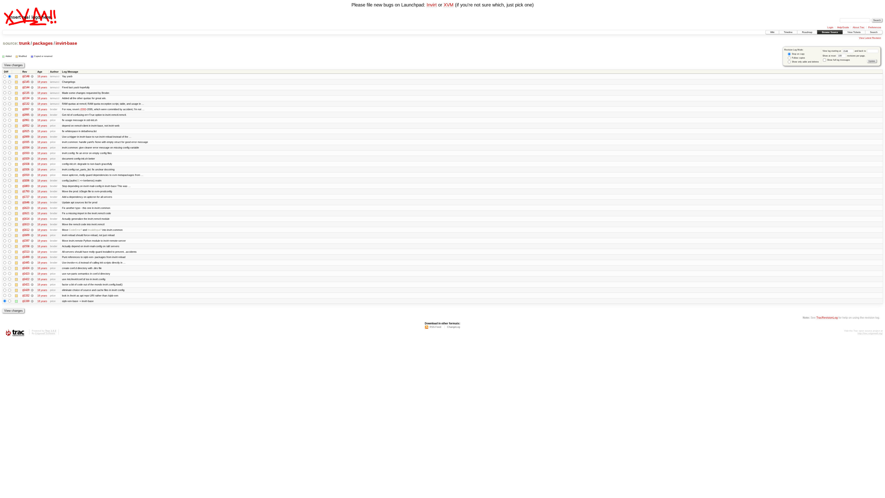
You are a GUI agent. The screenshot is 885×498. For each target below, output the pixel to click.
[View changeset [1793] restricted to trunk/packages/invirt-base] (32, 191)
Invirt (432, 4)
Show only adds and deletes (805, 62)
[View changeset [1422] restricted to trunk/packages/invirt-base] (32, 279)
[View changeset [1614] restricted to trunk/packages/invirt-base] (32, 218)
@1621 (25, 213)
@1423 (25, 273)
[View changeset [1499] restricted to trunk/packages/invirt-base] (32, 257)
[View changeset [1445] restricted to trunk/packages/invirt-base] (32, 262)
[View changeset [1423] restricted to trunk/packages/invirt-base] (32, 273)
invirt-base (66, 43)
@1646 (25, 202)
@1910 (25, 175)
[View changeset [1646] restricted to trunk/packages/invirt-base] (32, 202)
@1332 (25, 295)
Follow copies (798, 58)
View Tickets (854, 32)
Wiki (772, 32)
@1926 (25, 169)
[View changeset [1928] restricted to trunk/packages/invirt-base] (32, 164)
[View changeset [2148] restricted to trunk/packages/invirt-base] (32, 76)
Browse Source (830, 32)
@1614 (25, 218)
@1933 (25, 153)
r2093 (83, 109)
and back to (861, 51)
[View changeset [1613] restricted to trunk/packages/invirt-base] (32, 224)
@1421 (25, 284)
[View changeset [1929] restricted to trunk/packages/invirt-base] (32, 158)
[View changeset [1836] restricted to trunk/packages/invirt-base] (32, 180)
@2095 (25, 114)
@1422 (25, 279)
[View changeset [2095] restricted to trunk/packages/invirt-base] (32, 114)
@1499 (25, 257)
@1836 (25, 180)
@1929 (25, 158)
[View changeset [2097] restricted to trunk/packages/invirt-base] (32, 109)
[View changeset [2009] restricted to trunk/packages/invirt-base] (32, 136)
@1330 (25, 301)
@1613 (25, 224)
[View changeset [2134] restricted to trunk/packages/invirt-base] (32, 98)
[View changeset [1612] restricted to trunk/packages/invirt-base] (32, 229)
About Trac (858, 27)
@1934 (25, 147)
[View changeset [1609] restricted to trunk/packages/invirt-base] (32, 235)
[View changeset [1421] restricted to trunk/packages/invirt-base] (32, 284)
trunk (24, 43)
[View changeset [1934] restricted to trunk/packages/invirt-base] (32, 147)
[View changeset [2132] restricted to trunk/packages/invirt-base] (32, 103)
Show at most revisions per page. (844, 56)
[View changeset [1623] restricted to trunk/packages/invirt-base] (32, 208)
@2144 (25, 87)
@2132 (25, 103)
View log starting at (832, 51)
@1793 (25, 191)
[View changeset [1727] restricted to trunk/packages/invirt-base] (32, 197)
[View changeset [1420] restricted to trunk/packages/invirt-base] (32, 290)
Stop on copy (798, 54)
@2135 (25, 93)
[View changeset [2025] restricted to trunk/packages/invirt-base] (32, 131)
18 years (42, 76)
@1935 (25, 142)
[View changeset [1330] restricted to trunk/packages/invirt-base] (32, 301)
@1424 (25, 268)
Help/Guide (843, 27)
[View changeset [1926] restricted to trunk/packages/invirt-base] (32, 169)
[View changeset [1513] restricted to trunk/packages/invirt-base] (32, 251)
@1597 (25, 240)
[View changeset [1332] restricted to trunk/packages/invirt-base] (32, 295)
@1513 (25, 251)
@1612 (25, 229)
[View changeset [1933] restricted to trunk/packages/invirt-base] (32, 153)
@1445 (25, 262)
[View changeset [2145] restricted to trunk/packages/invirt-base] (32, 81)
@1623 (25, 208)
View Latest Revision (870, 38)
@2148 (25, 76)
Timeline (788, 32)
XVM (449, 4)
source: (10, 43)
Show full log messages (838, 60)
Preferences (874, 27)
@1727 (25, 197)
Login (830, 27)
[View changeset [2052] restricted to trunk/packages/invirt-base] (32, 125)
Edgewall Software (45, 333)
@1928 (25, 164)
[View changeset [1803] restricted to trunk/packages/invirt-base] (32, 186)
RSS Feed (435, 327)
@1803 (25, 186)
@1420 (25, 290)
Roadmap (807, 32)
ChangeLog (453, 327)
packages (43, 43)
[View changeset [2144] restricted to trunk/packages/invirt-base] (32, 87)
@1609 (25, 235)
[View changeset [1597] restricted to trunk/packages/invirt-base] (32, 240)
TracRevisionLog (827, 317)
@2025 (25, 131)
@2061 (25, 120)
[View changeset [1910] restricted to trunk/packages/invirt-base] (32, 175)
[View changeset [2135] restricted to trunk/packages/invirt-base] (32, 93)
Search (874, 32)
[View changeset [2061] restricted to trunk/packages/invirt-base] (32, 120)
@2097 (25, 109)
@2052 (25, 125)
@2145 (25, 81)
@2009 (25, 136)
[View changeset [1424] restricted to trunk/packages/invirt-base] (32, 268)
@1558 (25, 246)
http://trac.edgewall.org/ (870, 333)
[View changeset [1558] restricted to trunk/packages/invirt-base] (32, 246)
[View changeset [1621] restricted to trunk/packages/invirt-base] (32, 213)
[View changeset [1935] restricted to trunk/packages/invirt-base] (32, 142)
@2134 (25, 98)
